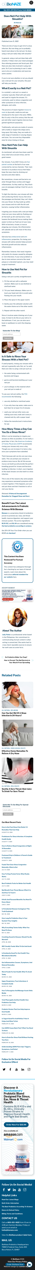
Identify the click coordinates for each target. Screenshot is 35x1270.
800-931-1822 (13, 1222)
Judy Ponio (6, 635)
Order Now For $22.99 (16, 1125)
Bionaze (4, 513)
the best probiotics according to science (16, 526)
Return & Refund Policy (10, 1210)
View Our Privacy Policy (17, 1262)
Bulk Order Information (10, 1203)
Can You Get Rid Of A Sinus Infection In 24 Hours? (14, 714)
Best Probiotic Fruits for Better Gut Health (16, 883)
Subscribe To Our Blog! (11, 331)
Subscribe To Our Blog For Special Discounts (15, 805)
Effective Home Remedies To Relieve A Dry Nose (15, 752)
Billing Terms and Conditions (12, 1214)
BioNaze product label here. (20, 1235)
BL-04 (14, 523)
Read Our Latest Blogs (10, 1199)
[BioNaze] (11, 5)
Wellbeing (14, 710)
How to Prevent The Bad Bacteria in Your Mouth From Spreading (17, 661)
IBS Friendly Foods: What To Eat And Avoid (16, 946)
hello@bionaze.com (10, 1230)
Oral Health (15, 786)
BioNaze (16, 1259)
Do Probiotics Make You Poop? (16, 657)
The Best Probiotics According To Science (17, 1207)
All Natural (17, 22)
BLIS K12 (5, 523)
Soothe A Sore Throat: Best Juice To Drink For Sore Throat (17, 790)
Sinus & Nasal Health (18, 748)
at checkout (11, 533)
